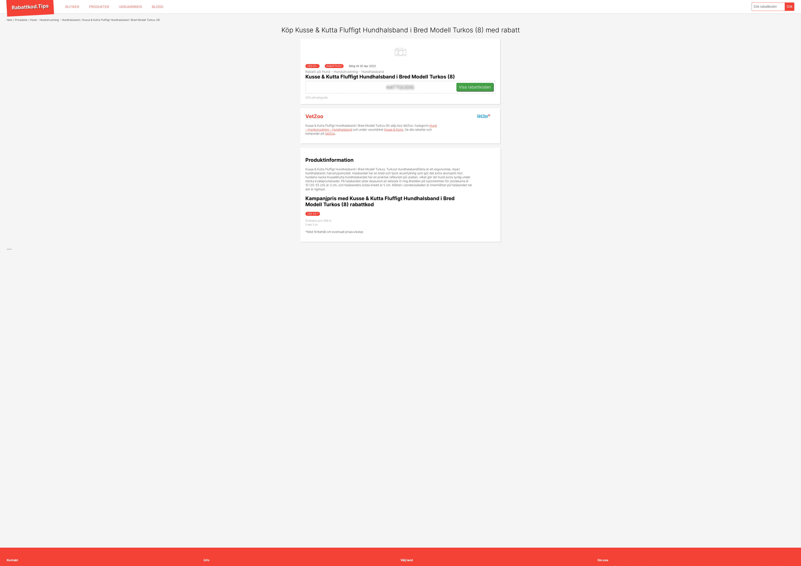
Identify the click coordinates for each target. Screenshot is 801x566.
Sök (789, 6)
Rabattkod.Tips (30, 7)
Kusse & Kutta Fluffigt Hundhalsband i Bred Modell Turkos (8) (380, 77)
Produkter (99, 7)
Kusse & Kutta (393, 129)
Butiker (72, 7)
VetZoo (314, 116)
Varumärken (130, 7)
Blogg (157, 7)
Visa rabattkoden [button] (475, 87)
